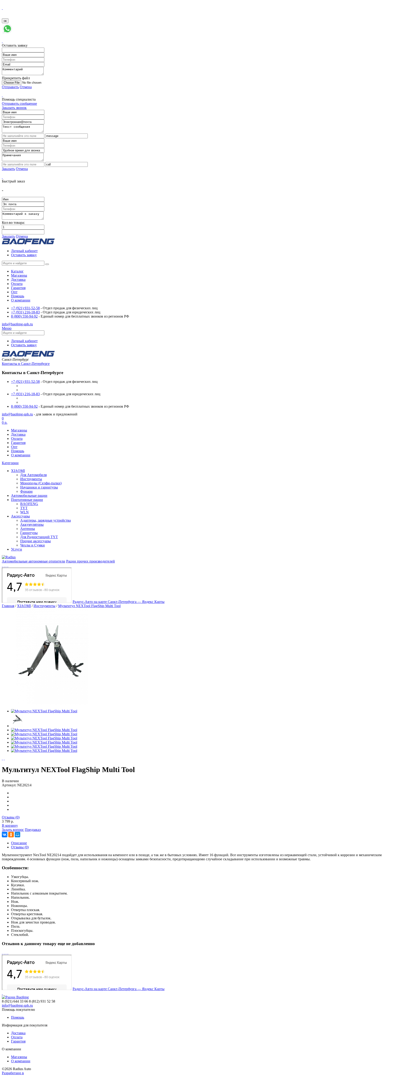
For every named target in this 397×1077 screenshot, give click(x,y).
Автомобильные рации (29, 495)
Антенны (27, 529)
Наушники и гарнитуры (39, 487)
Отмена (26, 87)
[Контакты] (2, 565)
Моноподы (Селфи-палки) (41, 483)
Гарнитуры (29, 533)
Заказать (8, 169)
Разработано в (13, 1073)
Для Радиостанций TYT (39, 537)
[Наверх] (2, 993)
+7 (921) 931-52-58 (25, 308)
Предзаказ (33, 830)
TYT (24, 508)
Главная (8, 606)
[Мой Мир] (17, 834)
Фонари (26, 491)
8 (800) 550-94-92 (24, 316)
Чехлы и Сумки (32, 545)
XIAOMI (18, 471)
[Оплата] (7, 565)
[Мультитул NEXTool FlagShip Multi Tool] (52, 703)
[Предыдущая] (2, 758)
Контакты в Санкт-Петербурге (26, 364)
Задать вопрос (13, 830)
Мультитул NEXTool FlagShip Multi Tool (89, 606)
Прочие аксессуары (35, 541)
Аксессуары (20, 516)
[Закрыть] (2, 8)
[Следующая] (4, 758)
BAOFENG (29, 504)
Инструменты (31, 479)
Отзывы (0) (11, 817)
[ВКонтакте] (4, 834)
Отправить (10, 87)
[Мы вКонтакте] (4, 565)
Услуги (16, 549)
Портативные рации (27, 500)
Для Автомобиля (33, 475)
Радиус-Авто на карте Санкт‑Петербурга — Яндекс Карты (118, 602)
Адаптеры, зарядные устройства (45, 520)
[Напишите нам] (7, 33)
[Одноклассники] (11, 834)
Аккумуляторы (32, 524)
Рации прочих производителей (90, 561)
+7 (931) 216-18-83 (25, 312)
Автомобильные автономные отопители (33, 561)
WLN (24, 512)
